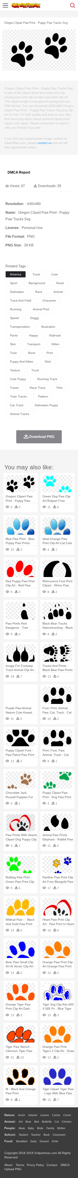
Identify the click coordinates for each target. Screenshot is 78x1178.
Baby (31, 1128)
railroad (55, 335)
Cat (57, 1121)
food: (8, 1141)
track (36, 274)
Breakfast (21, 1141)
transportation (20, 326)
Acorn (21, 1115)
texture (15, 370)
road (60, 283)
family (50, 1128)
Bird (36, 1121)
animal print (41, 309)
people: (10, 1128)
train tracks (18, 396)
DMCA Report (19, 172)
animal (58, 292)
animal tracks (19, 414)
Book (47, 1134)
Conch (67, 1115)
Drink (55, 1141)
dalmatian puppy (46, 405)
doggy (34, 318)
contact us (44, 143)
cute (54, 274)
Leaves (44, 1115)
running (15, 309)
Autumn (32, 1115)
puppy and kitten (21, 361)
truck (35, 370)
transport (33, 344)
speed (14, 318)
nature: (9, 1115)
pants (14, 335)
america (15, 274)
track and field (20, 300)
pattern (43, 396)
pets (60, 387)
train (13, 353)
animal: (10, 1121)
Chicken (67, 1121)
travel (14, 387)
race (38, 292)
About (8, 1165)
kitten (55, 344)
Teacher (36, 1134)
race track (37, 387)
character (49, 300)
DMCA (65, 1165)
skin (13, 344)
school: (10, 1134)
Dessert (44, 1141)
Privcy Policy (35, 1165)
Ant (21, 1121)
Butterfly (47, 1121)
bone (31, 353)
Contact (52, 1165)
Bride (40, 1128)
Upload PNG (12, 1169)
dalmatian (17, 292)
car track (16, 405)
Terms (20, 1165)
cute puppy (18, 379)
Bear (28, 1121)
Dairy (33, 1141)
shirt (48, 361)
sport (13, 283)
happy (33, 335)
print (50, 353)
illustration (48, 326)
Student (23, 1134)
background (37, 283)
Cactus (56, 1115)
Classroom (59, 1134)
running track (47, 379)
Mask (22, 1128)
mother (61, 1128)
